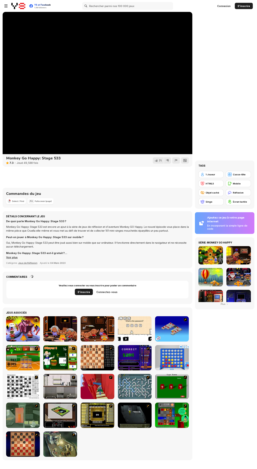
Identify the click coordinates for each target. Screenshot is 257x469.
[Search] (86, 6)
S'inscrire (244, 6)
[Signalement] (176, 160)
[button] (12, 257)
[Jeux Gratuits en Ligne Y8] (18, 6)
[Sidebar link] (5, 5)
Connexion (224, 6)
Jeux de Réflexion (27, 263)
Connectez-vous (106, 292)
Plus (223, 304)
